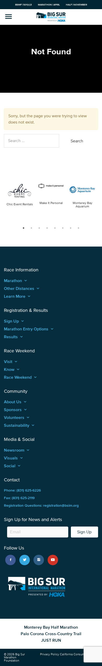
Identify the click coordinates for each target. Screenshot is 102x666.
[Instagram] (38, 560)
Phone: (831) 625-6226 (22, 490)
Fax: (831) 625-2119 (19, 498)
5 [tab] (55, 228)
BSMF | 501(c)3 (23, 4)
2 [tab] (31, 228)
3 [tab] (39, 228)
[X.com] (24, 560)
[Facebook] (10, 560)
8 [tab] (78, 228)
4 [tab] (47, 228)
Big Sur (51, 17)
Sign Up (84, 532)
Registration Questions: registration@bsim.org (41, 505)
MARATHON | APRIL (49, 4)
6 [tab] (62, 228)
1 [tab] (23, 228)
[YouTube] (53, 560)
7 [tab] (70, 228)
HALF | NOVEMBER (76, 4)
